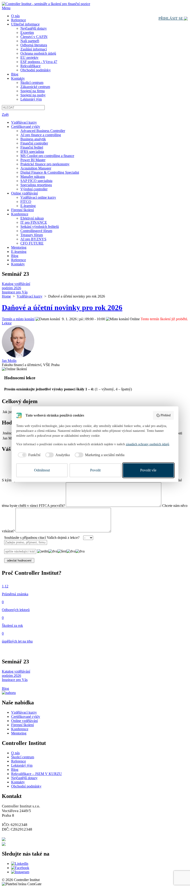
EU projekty (29, 58)
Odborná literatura (33, 45)
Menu (6, 8)
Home (6, 296)
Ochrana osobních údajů (38, 53)
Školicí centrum (31, 83)
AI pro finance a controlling (40, 135)
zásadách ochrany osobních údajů (147, 444)
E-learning (28, 206)
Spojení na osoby (33, 95)
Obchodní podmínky (35, 70)
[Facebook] (20, 868)
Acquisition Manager (35, 168)
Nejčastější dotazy (33, 28)
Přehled (166, 415)
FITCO (25, 202)
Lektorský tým (31, 99)
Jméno (7, 433)
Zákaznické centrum (35, 87)
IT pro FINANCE (33, 222)
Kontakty (18, 78)
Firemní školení (22, 210)
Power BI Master (32, 160)
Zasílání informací (33, 49)
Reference (18, 20)
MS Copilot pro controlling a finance (47, 156)
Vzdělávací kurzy (24, 122)
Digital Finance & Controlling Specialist (49, 172)
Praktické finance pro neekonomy (45, 164)
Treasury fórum (31, 235)
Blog (14, 74)
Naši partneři (29, 41)
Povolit (95, 470)
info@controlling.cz (24, 843)
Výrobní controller (34, 189)
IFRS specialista (32, 152)
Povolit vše (148, 470)
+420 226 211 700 (22, 839)
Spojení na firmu (32, 91)
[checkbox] (28, 455)
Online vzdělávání (24, 193)
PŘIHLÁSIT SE (171, 18)
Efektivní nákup (32, 218)
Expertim (27, 33)
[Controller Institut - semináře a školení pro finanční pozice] (46, 4)
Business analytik (33, 139)
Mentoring (18, 247)
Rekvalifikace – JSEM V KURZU (36, 774)
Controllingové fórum (36, 231)
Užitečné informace (25, 24)
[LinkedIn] (19, 864)
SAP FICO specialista (36, 181)
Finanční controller (34, 143)
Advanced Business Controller (42, 131)
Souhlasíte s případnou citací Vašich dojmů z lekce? (41, 538)
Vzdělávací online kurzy (38, 197)
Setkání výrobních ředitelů (39, 227)
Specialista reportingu (36, 185)
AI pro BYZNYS (33, 239)
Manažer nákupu (32, 177)
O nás (15, 16)
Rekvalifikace (30, 66)
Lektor (7, 323)
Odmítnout (42, 470)
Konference (19, 214)
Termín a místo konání (18, 319)
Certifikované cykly (25, 127)
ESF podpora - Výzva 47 (38, 62)
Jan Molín (9, 361)
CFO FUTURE (32, 243)
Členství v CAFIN (34, 37)
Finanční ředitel (31, 147)
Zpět (5, 114)
